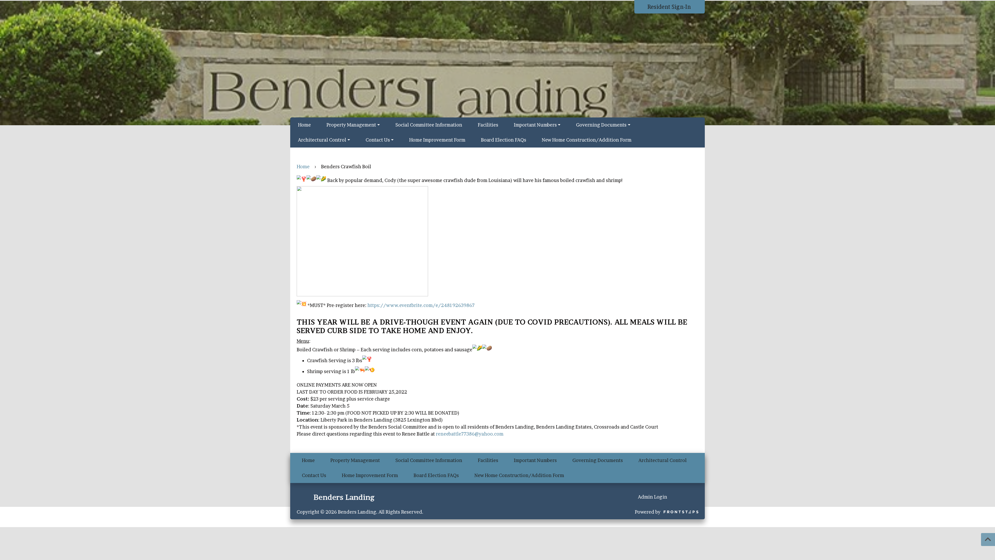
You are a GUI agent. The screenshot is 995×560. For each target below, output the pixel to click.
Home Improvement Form (437, 140)
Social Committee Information (428, 125)
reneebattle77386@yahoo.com (469, 434)
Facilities (488, 125)
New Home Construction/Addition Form (586, 140)
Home (304, 125)
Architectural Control (322, 140)
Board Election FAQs (503, 140)
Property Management (351, 125)
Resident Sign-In (669, 6)
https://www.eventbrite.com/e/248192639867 (421, 305)
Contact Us (378, 140)
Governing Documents (601, 125)
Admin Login (652, 497)
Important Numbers (535, 125)
